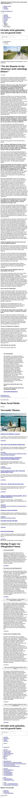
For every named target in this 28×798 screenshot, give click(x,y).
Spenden (5, 7)
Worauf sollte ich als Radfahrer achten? (12, 634)
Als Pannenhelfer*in (8, 775)
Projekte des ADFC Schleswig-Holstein (12, 762)
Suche (5, 26)
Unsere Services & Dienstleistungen (11, 766)
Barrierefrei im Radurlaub (7, 531)
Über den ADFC (7, 751)
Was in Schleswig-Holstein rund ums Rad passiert (14, 763)
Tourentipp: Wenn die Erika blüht (9, 520)
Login (4, 22)
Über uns (5, 18)
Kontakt (5, 758)
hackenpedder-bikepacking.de (11, 391)
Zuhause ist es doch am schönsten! (9, 510)
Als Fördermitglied (7, 773)
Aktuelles (5, 15)
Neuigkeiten (6, 738)
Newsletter (5, 8)
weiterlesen (6, 565)
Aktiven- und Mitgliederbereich (10, 783)
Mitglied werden (7, 6)
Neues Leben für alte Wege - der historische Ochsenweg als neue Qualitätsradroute (11, 458)
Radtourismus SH (5, 395)
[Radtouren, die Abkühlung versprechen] (13, 431)
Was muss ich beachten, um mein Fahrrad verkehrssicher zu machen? (15, 600)
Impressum (5, 790)
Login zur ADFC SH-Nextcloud (10, 785)
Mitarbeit (5, 756)
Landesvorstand (7, 752)
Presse (4, 21)
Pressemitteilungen (7, 778)
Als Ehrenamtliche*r (8, 772)
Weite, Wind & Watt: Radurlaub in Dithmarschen (13, 444)
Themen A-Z (6, 747)
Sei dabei (5, 20)
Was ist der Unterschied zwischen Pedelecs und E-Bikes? (15, 668)
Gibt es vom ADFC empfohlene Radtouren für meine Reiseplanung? (15, 705)
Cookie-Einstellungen (8, 793)
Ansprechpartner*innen (8, 780)
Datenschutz (6, 791)
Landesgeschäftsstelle (8, 753)
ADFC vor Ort (6, 754)
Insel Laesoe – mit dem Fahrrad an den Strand (12, 484)
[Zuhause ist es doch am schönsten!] (14, 507)
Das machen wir (7, 17)
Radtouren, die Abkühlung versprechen (10, 434)
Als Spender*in (6, 771)
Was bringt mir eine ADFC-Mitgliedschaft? (12, 568)
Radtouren (5, 16)
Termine (5, 739)
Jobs (4, 757)
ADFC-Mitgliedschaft (8, 769)
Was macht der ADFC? (9, 550)
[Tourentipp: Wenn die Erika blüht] (8, 518)
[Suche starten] (2, 38)
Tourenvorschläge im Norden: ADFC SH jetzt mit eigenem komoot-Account (13, 471)
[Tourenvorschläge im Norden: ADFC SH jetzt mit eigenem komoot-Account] (6, 468)
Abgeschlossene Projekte (9, 764)
